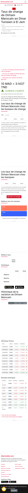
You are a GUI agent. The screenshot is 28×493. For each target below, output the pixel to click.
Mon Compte (18, 464)
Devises (3, 464)
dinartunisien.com (7, 2)
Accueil (2, 25)
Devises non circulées (6, 474)
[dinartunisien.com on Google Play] (4, 481)
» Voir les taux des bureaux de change (11, 416)
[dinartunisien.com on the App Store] (12, 481)
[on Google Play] (9, 287)
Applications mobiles (20, 468)
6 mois (19, 303)
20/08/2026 (9, 5)
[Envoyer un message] (4, 489)
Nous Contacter (18, 466)
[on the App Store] (19, 287)
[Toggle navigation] (25, 1)
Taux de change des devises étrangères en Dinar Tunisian (13, 27)
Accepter (14, 490)
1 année (24, 303)
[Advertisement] (14, 52)
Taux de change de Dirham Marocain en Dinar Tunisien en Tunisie (12, 30)
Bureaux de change (5, 468)
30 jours (11, 303)
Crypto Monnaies (5, 476)
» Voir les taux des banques (8, 415)
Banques (3, 466)
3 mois (15, 303)
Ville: (2, 115)
